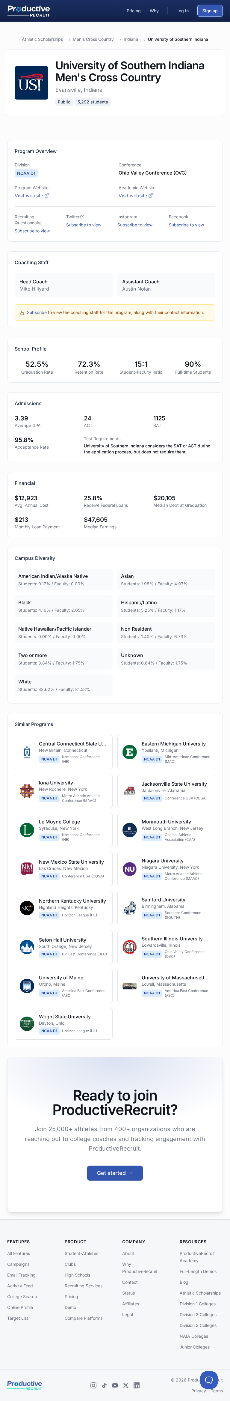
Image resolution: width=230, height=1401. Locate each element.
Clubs (70, 1264)
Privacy (198, 1390)
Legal (127, 1314)
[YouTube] (115, 1385)
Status (128, 1292)
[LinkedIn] (137, 1385)
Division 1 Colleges (198, 1303)
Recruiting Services (83, 1285)
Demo (70, 1307)
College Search (22, 1296)
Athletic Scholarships (42, 39)
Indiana (131, 39)
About (128, 1253)
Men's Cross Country (93, 39)
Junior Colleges (195, 1346)
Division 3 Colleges (198, 1325)
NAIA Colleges (194, 1336)
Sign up (210, 10)
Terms (217, 1390)
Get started (111, 1173)
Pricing (71, 1296)
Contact (130, 1282)
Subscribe (37, 312)
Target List (17, 1318)
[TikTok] (104, 1385)
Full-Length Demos (198, 1271)
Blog (184, 1282)
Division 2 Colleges (198, 1314)
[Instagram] (93, 1385)
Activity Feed (20, 1285)
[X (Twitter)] (126, 1385)
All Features (18, 1253)
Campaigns (18, 1264)
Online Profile (20, 1307)
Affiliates (130, 1303)
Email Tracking (21, 1274)
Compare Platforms (83, 1318)
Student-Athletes (81, 1253)
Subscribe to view (32, 230)
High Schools (77, 1274)
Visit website (29, 196)
